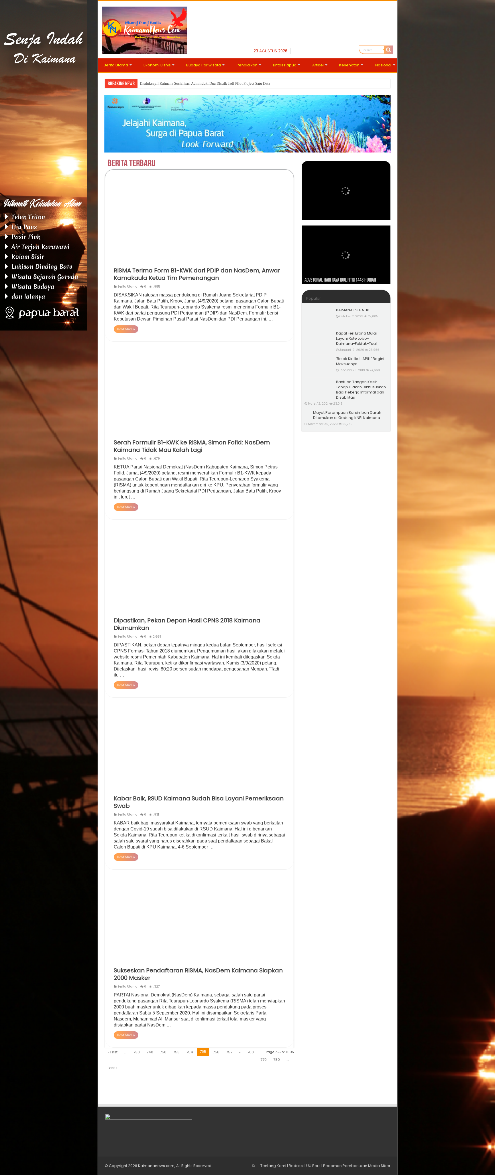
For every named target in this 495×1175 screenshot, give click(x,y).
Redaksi (296, 1165)
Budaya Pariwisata (203, 65)
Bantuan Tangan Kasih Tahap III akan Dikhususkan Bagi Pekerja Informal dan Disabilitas (361, 389)
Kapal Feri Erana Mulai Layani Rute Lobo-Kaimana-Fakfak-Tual (356, 338)
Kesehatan (349, 65)
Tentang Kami (273, 1165)
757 (229, 1052)
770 (263, 1059)
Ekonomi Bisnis (157, 65)
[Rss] (253, 1165)
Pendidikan (247, 65)
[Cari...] (388, 50)
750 (163, 1052)
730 (136, 1052)
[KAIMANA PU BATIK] (319, 317)
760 (250, 1052)
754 (189, 1052)
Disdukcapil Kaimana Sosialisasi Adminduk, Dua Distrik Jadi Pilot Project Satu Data (205, 83)
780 (276, 1059)
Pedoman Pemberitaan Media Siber (356, 1165)
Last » (112, 1068)
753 (176, 1052)
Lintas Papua (284, 65)
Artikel (318, 65)
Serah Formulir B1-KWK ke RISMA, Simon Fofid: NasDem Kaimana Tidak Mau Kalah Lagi (192, 446)
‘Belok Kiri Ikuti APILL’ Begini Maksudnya (360, 361)
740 (149, 1052)
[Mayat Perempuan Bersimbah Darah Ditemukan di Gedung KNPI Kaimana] (307, 413)
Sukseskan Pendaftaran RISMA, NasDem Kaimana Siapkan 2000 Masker (198, 974)
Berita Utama (116, 65)
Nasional (383, 65)
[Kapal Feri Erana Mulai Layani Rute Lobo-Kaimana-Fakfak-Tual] (319, 340)
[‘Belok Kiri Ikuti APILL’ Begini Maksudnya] (319, 366)
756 (216, 1052)
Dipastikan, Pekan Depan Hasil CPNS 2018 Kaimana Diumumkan (187, 624)
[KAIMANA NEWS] (144, 29)
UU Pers (313, 1165)
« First (112, 1052)
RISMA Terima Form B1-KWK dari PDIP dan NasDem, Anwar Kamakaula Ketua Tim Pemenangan (197, 274)
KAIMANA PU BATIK (352, 310)
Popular (313, 298)
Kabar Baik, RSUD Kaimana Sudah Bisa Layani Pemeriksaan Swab (199, 802)
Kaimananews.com (156, 1165)
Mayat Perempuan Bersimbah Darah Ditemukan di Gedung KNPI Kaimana (347, 415)
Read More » (126, 329)
